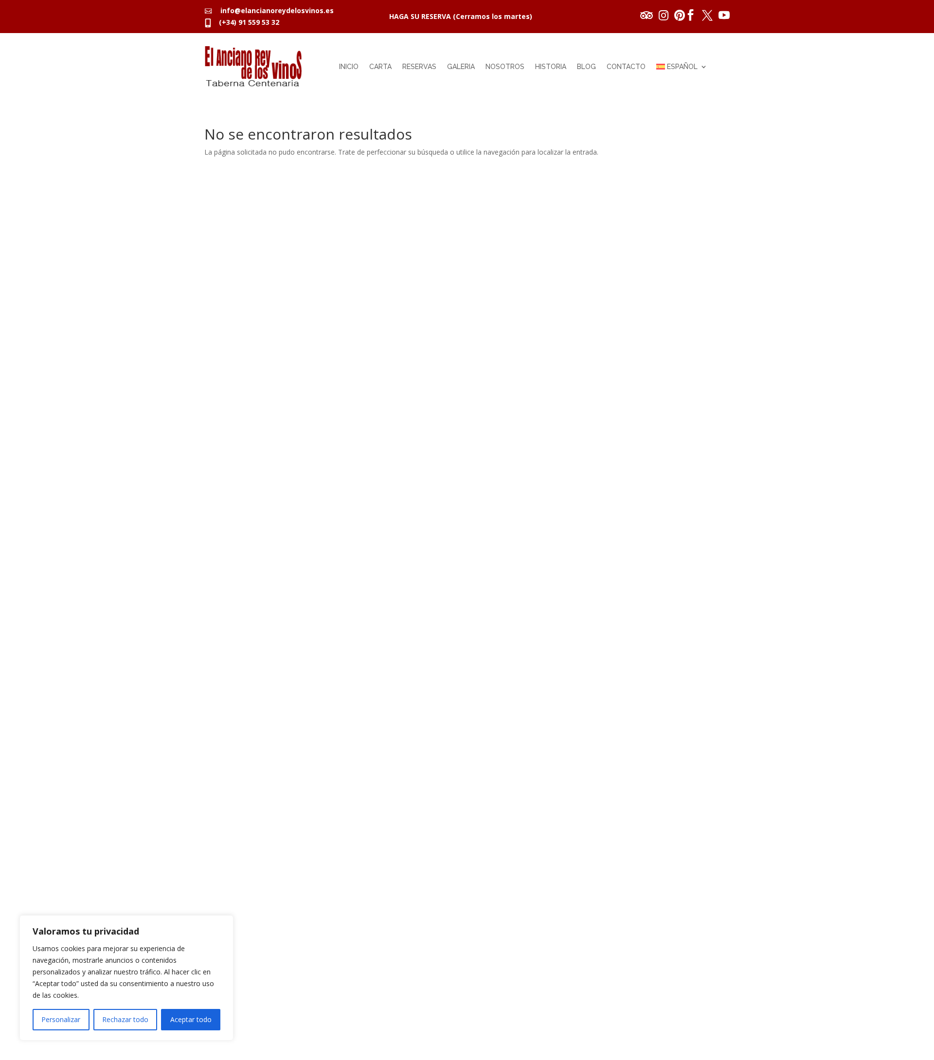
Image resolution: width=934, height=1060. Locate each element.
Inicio (349, 67)
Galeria (461, 67)
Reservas (419, 67)
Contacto (626, 67)
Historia (550, 67)
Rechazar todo (125, 1019)
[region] (126, 978)
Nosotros (504, 67)
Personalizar (60, 1019)
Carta (380, 67)
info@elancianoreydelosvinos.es (274, 10)
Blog (586, 67)
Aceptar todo (191, 1019)
